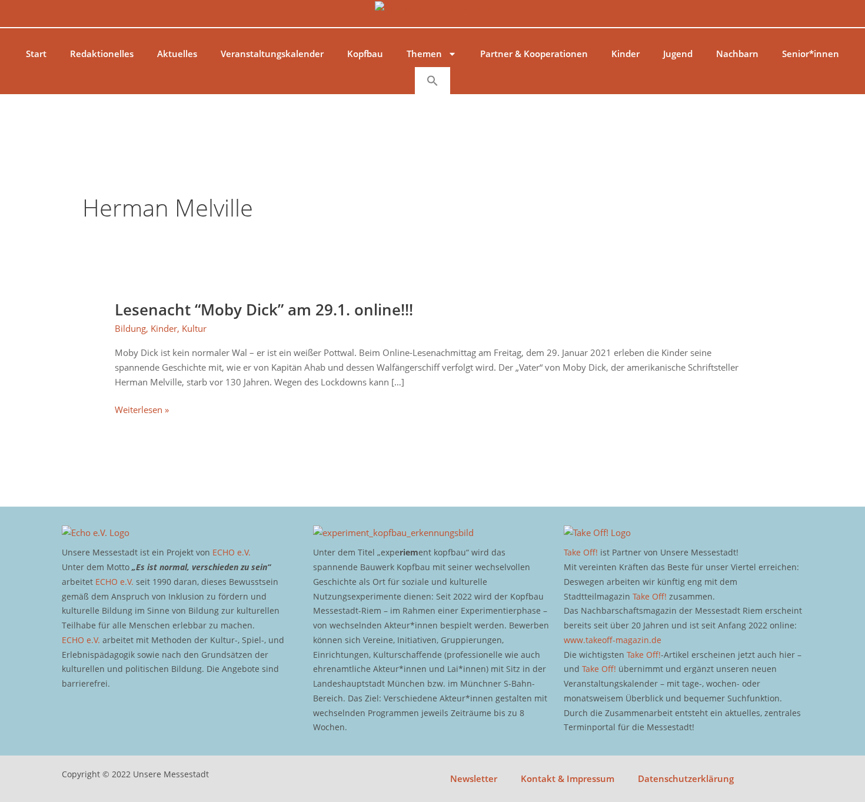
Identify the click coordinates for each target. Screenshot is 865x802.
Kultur (194, 328)
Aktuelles (177, 53)
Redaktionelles (102, 53)
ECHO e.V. (231, 552)
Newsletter (473, 778)
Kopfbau (365, 53)
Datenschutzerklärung (686, 778)
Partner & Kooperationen (534, 53)
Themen (424, 53)
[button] (432, 80)
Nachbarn (737, 53)
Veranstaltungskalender (272, 53)
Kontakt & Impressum (567, 778)
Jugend (678, 53)
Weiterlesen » (142, 408)
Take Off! (581, 552)
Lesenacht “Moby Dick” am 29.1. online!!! (264, 309)
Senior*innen (810, 53)
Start (36, 53)
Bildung (130, 328)
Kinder (625, 53)
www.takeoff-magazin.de (612, 639)
